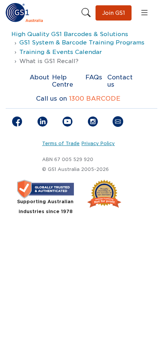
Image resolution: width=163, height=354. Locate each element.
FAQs (93, 77)
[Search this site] (86, 13)
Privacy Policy (98, 143)
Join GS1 (113, 13)
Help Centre (62, 81)
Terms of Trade (61, 143)
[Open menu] (144, 13)
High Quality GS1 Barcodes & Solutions (69, 34)
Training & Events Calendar (60, 52)
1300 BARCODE (95, 98)
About (39, 77)
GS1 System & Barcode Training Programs (81, 42)
